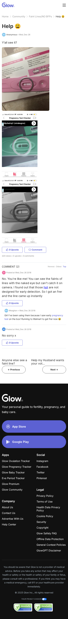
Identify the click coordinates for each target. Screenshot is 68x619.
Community (18, 16)
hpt (46, 287)
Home (5, 16)
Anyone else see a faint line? (14, 361)
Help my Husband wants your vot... (47, 361)
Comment (37, 249)
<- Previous (14, 369)
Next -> (54, 369)
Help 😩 (60, 16)
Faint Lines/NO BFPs (40, 16)
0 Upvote (14, 249)
